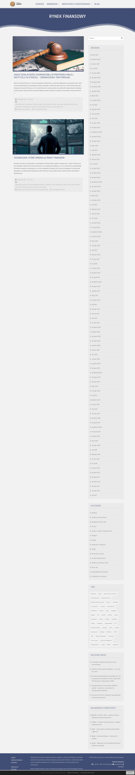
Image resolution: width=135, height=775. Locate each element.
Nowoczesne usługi (98, 554)
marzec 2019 (95, 404)
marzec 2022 (95, 259)
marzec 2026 (96, 64)
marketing (114, 619)
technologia (43, 187)
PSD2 (72, 104)
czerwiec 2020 (96, 341)
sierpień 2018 (96, 436)
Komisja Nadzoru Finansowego (23, 104)
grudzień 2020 (96, 327)
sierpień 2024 (96, 141)
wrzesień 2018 (96, 432)
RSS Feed (14, 769)
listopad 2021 (96, 277)
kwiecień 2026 (96, 59)
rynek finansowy (26, 107)
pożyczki (104, 628)
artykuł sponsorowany (110, 594)
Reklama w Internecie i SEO (100, 563)
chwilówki (115, 602)
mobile (93, 623)
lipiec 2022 (95, 241)
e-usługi (102, 606)
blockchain (48, 184)
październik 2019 (97, 373)
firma (107, 611)
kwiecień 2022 (96, 255)
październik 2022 (97, 232)
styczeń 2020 (96, 359)
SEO (92, 636)
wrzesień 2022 (96, 236)
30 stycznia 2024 (21, 99)
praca (110, 628)
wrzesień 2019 (96, 377)
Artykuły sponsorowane (24, 109)
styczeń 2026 (96, 73)
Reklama (109, 632)
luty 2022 (94, 264)
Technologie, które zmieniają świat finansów (39, 157)
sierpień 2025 (96, 91)
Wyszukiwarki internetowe (100, 572)
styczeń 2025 (96, 123)
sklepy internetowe (101, 636)
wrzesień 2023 (96, 187)
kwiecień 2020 (96, 345)
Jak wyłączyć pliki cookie (87, 773)
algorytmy (18, 184)
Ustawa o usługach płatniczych (55, 107)
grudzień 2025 (96, 78)
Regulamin (14, 762)
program (117, 628)
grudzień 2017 (96, 473)
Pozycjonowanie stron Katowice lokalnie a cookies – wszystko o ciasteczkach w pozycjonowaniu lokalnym (105, 688)
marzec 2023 (96, 214)
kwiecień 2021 (96, 309)
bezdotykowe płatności (38, 184)
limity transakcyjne (38, 104)
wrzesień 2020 (96, 336)
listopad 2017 (96, 477)
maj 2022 (94, 250)
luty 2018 (94, 463)
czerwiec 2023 (96, 200)
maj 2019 (94, 395)
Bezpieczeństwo (105, 598)
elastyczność (110, 606)
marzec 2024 (96, 159)
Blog (97, 4)
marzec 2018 (95, 459)
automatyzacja (95, 598)
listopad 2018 (96, 423)
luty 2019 (94, 409)
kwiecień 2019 (96, 400)
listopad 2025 (96, 82)
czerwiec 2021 (96, 300)
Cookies (39, 4)
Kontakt (13, 757)
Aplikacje (94, 513)
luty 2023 (94, 218)
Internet (110, 615)
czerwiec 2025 (96, 100)
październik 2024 (97, 132)
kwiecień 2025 (96, 109)
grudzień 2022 (96, 223)
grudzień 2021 (96, 273)
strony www (94, 640)
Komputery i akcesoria (98, 545)
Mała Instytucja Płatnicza (49, 104)
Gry (98, 615)
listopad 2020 (96, 332)
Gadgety (94, 536)
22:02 (31, 180)
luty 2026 (94, 68)
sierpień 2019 (96, 382)
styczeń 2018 (96, 468)
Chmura (94, 526)
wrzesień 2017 (96, 482)
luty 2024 (95, 164)
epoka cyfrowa (67, 184)
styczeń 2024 (96, 168)
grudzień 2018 (96, 418)
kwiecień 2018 (96, 454)
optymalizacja (108, 623)
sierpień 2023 (96, 191)
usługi (103, 645)
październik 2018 (97, 427)
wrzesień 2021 (96, 286)
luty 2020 (94, 355)
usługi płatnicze (41, 107)
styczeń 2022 (96, 268)
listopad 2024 (96, 128)
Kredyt (101, 619)
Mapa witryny (14, 767)
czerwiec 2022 (96, 246)
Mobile (94, 549)
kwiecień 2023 (96, 209)
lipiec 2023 (95, 196)
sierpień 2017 (96, 486)
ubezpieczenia (95, 645)
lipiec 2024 (95, 146)
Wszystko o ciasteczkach (76, 4)
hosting (103, 615)
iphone (116, 615)
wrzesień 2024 (96, 137)
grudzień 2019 (96, 364)
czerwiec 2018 (96, 445)
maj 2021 (94, 305)
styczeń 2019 (96, 414)
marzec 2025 (96, 114)
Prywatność (94, 632)
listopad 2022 (96, 227)
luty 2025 (94, 118)
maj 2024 (94, 150)
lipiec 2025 (95, 96)
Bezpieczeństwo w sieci (99, 522)
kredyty (107, 619)
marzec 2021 (95, 314)
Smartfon (111, 636)
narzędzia (99, 623)
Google (94, 540)
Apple (99, 594)
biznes (108, 602)
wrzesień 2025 (96, 87)
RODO (115, 632)
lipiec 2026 (95, 55)
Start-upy (95, 567)
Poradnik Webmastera (98, 558)
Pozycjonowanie (95, 628)
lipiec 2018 (95, 441)
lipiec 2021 (95, 295)
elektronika (94, 611)
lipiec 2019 (95, 386)
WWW (108, 645)
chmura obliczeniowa (57, 184)
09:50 (31, 99)
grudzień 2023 (96, 173)
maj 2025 (94, 105)
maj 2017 (94, 495)
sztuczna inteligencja (33, 187)
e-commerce (94, 606)
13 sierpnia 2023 (21, 180)
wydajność (115, 645)
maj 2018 (94, 450)
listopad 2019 (96, 368)
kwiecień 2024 (96, 155)
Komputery (94, 619)
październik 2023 (97, 182)
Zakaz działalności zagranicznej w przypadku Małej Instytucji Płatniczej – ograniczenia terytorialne (43, 76)
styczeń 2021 (96, 323)
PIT (115, 623)
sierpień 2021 (96, 291)
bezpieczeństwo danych (97, 602)
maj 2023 (94, 205)
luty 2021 (94, 318)
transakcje (34, 107)
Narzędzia (52, 4)
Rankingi (102, 632)
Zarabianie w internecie (99, 576)
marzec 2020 (96, 350)
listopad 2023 (96, 177)
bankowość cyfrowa (26, 184)
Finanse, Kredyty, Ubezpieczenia (39, 189)
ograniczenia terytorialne (63, 104)
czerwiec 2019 (96, 391)
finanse (101, 611)
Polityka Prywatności (16, 760)
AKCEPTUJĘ (130, 773)
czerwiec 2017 (96, 491)
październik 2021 (97, 282)
